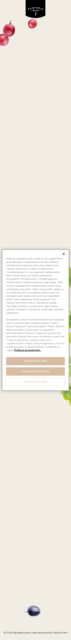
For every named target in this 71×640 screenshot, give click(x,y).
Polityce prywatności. (27, 350)
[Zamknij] (63, 253)
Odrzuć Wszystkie (35, 361)
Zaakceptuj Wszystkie (35, 371)
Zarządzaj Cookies (36, 381)
